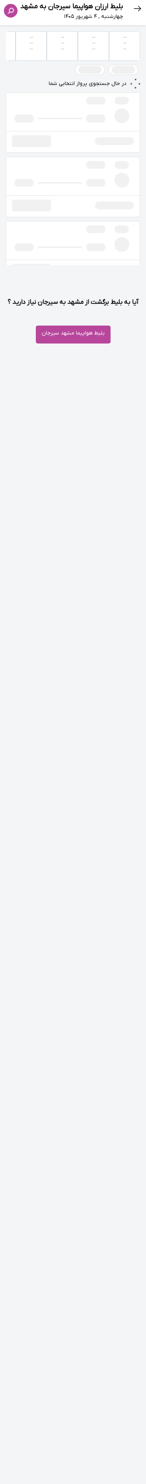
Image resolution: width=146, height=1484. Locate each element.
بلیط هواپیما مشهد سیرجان (73, 333)
